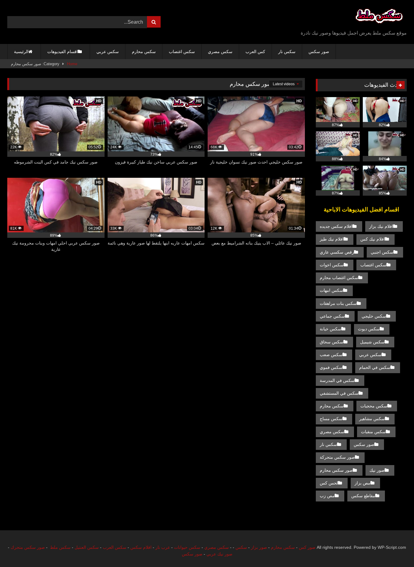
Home (72, 64)
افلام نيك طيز (332, 239)
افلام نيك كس (372, 239)
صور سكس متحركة (337, 457)
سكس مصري (220, 51)
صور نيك (377, 470)
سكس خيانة (330, 328)
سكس (241, 547)
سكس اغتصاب (182, 51)
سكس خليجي (374, 316)
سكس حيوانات (187, 547)
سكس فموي (331, 367)
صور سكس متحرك (28, 547)
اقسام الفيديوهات (62, 51)
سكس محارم (144, 51)
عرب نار (162, 547)
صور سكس (319, 51)
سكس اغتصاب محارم (339, 277)
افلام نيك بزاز (381, 226)
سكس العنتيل (87, 547)
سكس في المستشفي (339, 393)
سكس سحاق (331, 341)
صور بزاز (259, 547)
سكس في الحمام (374, 367)
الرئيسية (21, 51)
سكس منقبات (373, 431)
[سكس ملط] (379, 17)
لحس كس (329, 483)
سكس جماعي (332, 316)
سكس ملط (60, 547)
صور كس (307, 547)
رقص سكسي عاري (337, 252)
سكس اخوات (332, 264)
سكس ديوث (369, 328)
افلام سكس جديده (336, 226)
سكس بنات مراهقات (338, 303)
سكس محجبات (373, 405)
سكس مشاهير (372, 418)
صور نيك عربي (219, 554)
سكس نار (286, 51)
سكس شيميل (372, 341)
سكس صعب (331, 354)
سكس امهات (331, 290)
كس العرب (255, 51)
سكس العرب (114, 547)
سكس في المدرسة (337, 380)
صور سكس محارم (336, 470)
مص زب (327, 495)
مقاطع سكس (363, 495)
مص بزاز (362, 483)
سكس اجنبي (382, 252)
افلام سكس (141, 547)
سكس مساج (331, 418)
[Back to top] (395, 549)
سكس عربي (107, 51)
